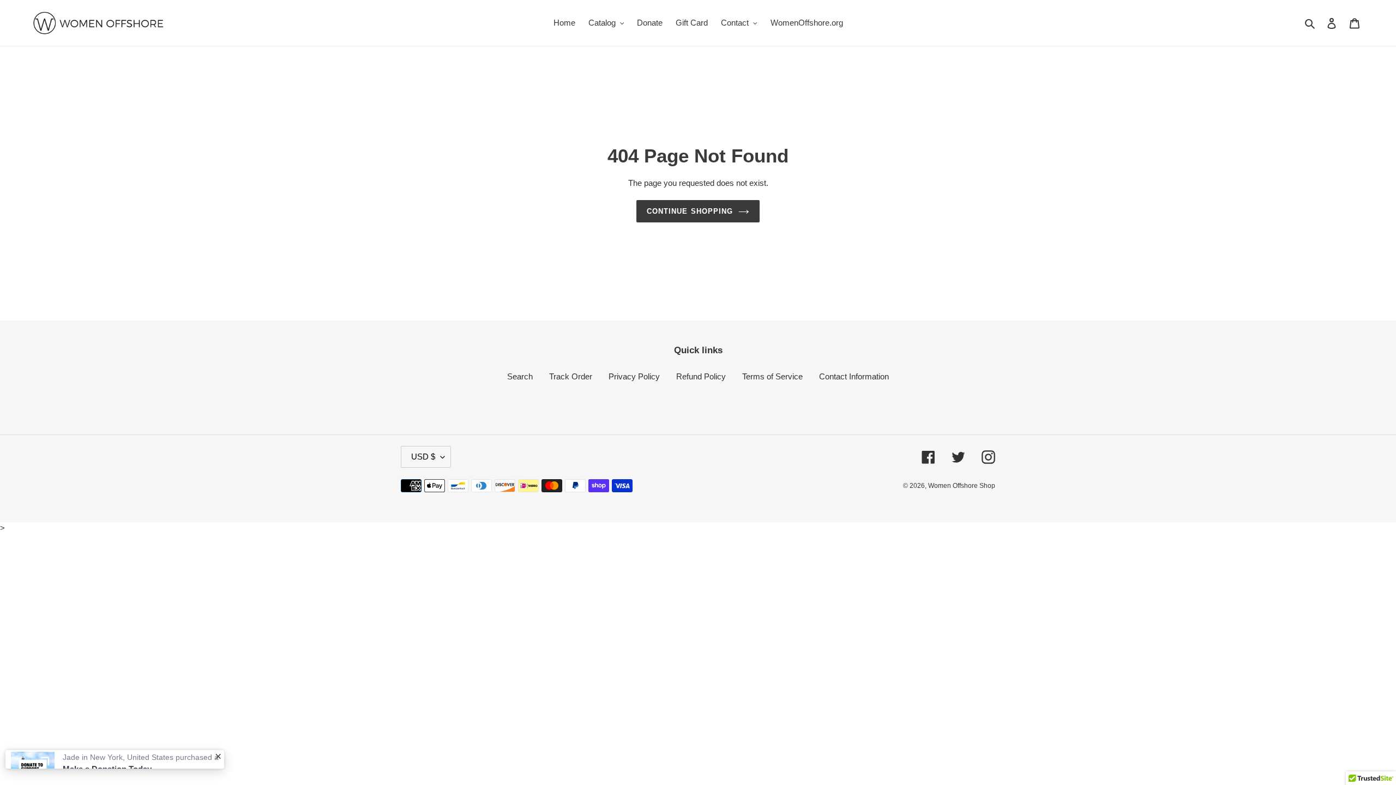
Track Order (570, 376)
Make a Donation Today (107, 737)
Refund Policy (701, 376)
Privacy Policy (634, 376)
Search (520, 376)
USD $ (423, 456)
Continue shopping (690, 211)
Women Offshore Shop (961, 486)
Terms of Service (772, 376)
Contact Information (854, 376)
